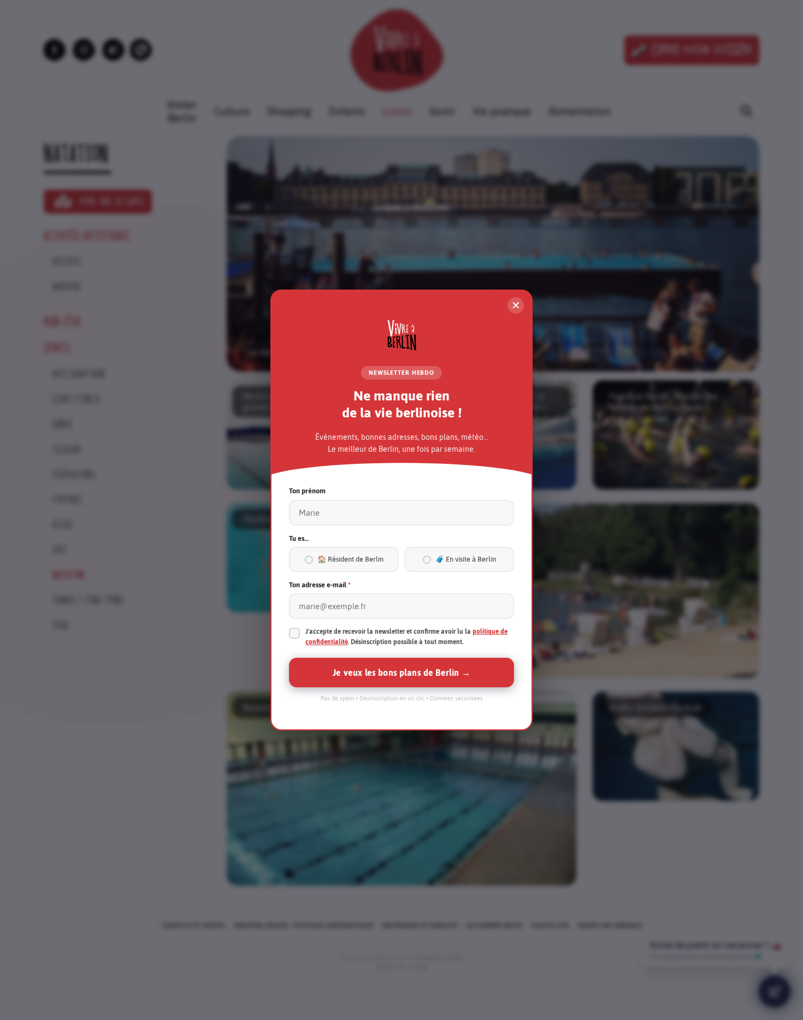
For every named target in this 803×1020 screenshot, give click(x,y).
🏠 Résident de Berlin (350, 559)
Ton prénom (307, 491)
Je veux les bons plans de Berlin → (401, 672)
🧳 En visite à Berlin (465, 559)
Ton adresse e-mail (320, 585)
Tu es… (299, 538)
